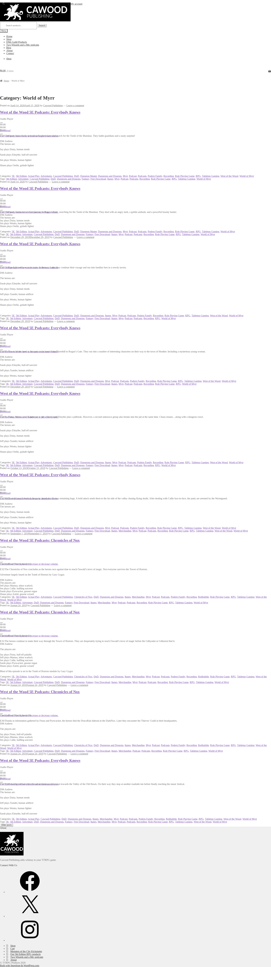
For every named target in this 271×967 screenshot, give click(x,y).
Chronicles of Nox (83, 597)
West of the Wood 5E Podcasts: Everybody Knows (40, 112)
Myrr (125, 176)
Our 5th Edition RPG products (25, 954)
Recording (168, 176)
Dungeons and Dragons (110, 176)
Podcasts (142, 176)
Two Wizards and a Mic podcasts (22, 45)
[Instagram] (29, 940)
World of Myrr (246, 176)
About (9, 50)
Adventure (23, 179)
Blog (8, 47)
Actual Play (33, 176)
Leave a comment (75, 105)
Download (5, 130)
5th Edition (21, 176)
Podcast (133, 176)
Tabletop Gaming (210, 176)
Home (9, 36)
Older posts (6, 825)
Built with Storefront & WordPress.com (19, 965)
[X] (29, 916)
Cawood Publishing (53, 105)
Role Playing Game (184, 176)
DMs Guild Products (16, 42)
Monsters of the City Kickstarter (26, 951)
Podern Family (155, 176)
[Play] (1, 122)
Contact (10, 53)
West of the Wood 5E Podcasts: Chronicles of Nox (40, 540)
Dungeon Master (88, 176)
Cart (12, 948)
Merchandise (125, 530)
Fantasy (85, 179)
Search (42, 25)
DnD (76, 176)
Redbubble (203, 597)
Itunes (110, 179)
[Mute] (1, 133)
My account (76, 4)
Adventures (46, 176)
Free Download (98, 179)
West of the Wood (229, 176)
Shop (8, 39)
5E (13, 176)
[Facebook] (29, 892)
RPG (198, 176)
